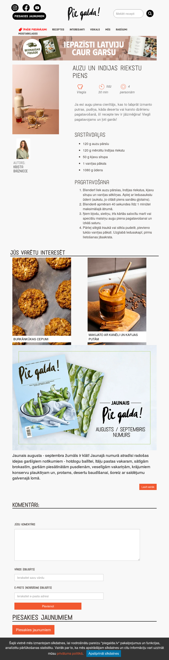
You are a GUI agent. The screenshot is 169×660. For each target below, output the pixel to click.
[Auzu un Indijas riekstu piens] (35, 99)
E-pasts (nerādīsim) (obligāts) (33, 587)
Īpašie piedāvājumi (34, 29)
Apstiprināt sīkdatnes (103, 653)
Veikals (95, 29)
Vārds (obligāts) (24, 569)
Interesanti (77, 29)
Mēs (107, 29)
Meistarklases (28, 33)
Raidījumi (121, 29)
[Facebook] (26, 7)
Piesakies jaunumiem (33, 629)
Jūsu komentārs (24, 524)
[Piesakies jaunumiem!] (29, 16)
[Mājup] (85, 13)
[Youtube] (37, 7)
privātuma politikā (70, 653)
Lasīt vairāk (148, 487)
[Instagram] (15, 7)
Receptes (58, 29)
